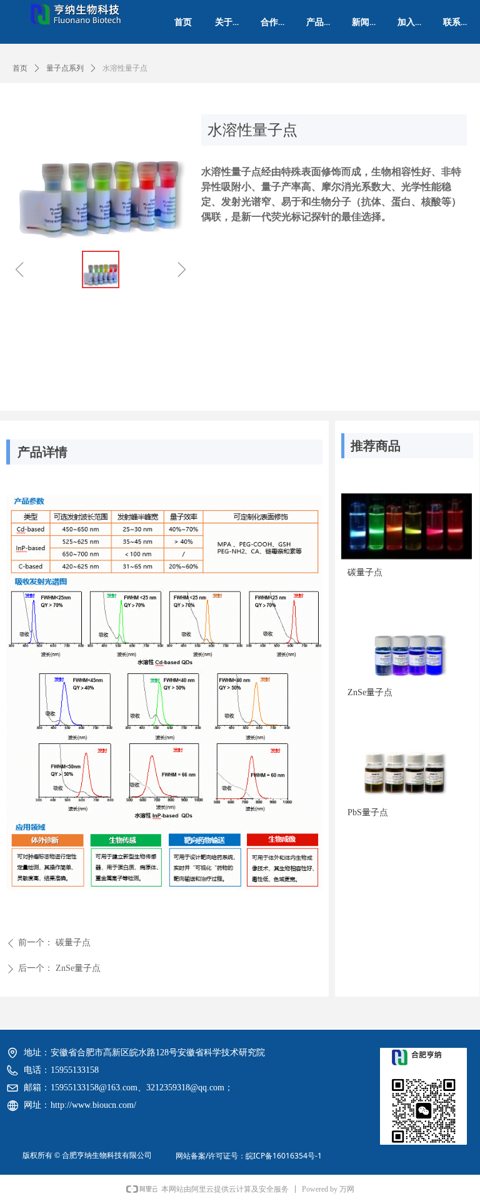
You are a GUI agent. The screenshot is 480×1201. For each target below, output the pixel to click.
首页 (20, 68)
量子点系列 (65, 68)
